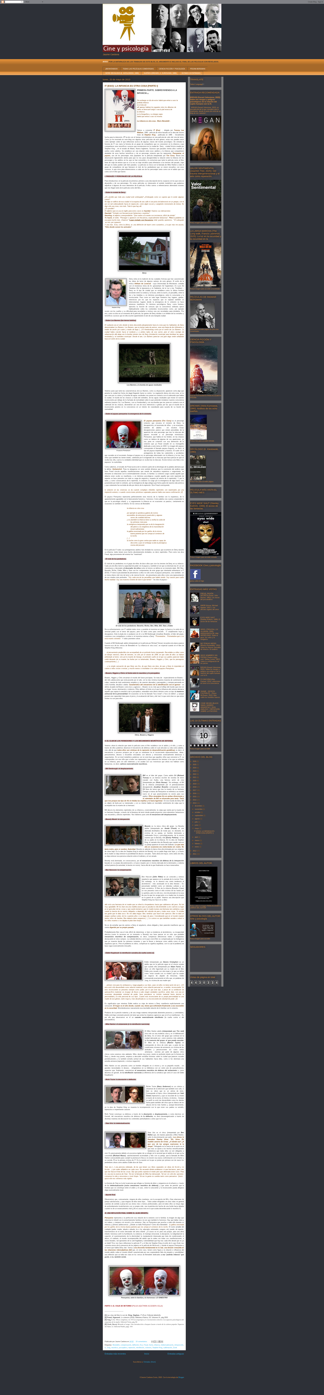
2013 (195, 803)
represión (131, 1348)
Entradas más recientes (115, 1354)
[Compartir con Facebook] (159, 1341)
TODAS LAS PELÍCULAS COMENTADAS (138, 69)
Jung (108, 1348)
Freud (146, 1345)
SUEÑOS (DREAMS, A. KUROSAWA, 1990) (160, 73)
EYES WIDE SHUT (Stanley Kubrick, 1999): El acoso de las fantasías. (210, 619)
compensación (126, 1345)
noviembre (199, 809)
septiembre (199, 815)
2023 (195, 771)
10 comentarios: (142, 1341)
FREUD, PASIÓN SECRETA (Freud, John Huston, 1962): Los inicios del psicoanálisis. (210, 596)
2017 (195, 790)
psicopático (123, 1348)
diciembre (198, 806)
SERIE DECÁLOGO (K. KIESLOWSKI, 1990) (122, 73)
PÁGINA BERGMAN (197, 69)
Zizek (175, 1348)
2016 (195, 793)
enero (197, 847)
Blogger (181, 1377)
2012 (195, 851)
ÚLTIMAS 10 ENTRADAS (191, 73)
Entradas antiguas (176, 1354)
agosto (197, 819)
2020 (195, 781)
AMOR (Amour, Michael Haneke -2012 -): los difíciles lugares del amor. (209, 607)
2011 (195, 854)
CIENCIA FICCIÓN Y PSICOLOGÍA (172, 69)
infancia (157, 1345)
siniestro (148, 1348)
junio (197, 825)
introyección (178, 1345)
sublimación (167, 1348)
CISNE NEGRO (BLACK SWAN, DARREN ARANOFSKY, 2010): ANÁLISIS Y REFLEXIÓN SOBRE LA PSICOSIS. (210, 707)
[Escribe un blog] (155, 1341)
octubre (198, 812)
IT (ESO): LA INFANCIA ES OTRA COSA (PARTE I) (131, 86)
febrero (197, 844)
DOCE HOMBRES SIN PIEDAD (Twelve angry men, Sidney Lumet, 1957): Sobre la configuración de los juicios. (210, 659)
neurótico (114, 1348)
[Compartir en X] (157, 1341)
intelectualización (167, 1345)
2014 (195, 800)
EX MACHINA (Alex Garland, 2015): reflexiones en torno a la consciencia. (210, 681)
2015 (195, 797)
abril (196, 837)
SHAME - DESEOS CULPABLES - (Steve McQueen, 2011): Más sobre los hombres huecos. (210, 694)
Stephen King (157, 1348)
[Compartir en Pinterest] (162, 1341)
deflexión (135, 1345)
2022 (195, 774)
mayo (197, 828)
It (105, 1348)
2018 (195, 787)
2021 (195, 777)
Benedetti (116, 1345)
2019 (195, 784)
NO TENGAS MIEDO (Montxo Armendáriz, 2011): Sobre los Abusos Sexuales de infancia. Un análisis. (210, 646)
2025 (195, 765)
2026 (195, 761)
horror (151, 1345)
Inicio (146, 1354)
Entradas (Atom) (150, 1362)
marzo (197, 840)
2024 (195, 768)
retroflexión (140, 1348)
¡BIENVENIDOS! (111, 69)
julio (196, 822)
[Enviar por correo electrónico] (152, 1341)
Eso (141, 1345)
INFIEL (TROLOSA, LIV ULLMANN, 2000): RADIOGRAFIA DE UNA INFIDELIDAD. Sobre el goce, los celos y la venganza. (209, 634)
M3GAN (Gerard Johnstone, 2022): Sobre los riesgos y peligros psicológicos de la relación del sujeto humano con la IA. (205, 100)
